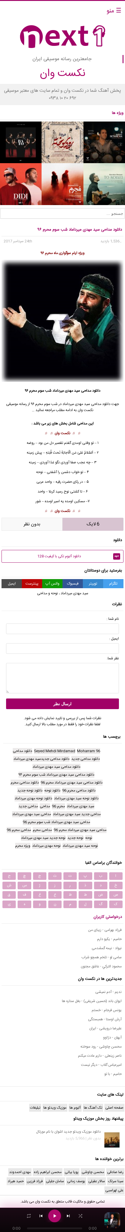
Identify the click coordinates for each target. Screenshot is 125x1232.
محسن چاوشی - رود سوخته (101, 1047)
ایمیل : (114, 639)
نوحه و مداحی (47, 593)
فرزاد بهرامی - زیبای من (105, 930)
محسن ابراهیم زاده (48, 1172)
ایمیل (12, 584)
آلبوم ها (75, 1108)
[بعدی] (68, 1216)
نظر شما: (113, 658)
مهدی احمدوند (20, 1172)
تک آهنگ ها (93, 1108)
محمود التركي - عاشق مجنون (101, 966)
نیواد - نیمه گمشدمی (107, 948)
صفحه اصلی (114, 1108)
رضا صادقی (115, 1172)
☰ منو (113, 11)
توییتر (93, 584)
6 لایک (93, 524)
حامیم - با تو (113, 1074)
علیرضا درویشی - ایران (105, 1028)
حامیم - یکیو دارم (109, 939)
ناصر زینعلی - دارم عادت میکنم (100, 1056)
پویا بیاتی (72, 1172)
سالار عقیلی (96, 1181)
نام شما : (112, 619)
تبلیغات (35, 1108)
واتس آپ (52, 584)
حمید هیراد (16, 1181)
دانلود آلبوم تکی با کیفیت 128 (78, 556)
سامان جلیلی (55, 1181)
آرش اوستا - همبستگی (105, 1019)
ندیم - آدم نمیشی (108, 992)
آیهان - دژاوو (112, 1038)
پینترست (32, 584)
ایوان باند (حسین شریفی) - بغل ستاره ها (92, 1001)
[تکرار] (29, 1216)
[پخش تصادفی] (80, 1216)
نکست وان (62, 433)
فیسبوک (73, 584)
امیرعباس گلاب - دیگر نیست (101, 1065)
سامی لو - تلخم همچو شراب (101, 957)
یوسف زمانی (76, 1181)
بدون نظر (32, 524)
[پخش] (54, 1216)
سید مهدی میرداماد (76, 404)
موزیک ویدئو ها (54, 1108)
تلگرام (113, 584)
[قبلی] (41, 1216)
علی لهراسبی (114, 1190)
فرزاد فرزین (35, 1181)
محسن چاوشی (93, 1172)
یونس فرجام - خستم (107, 1010)
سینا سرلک (115, 1181)
